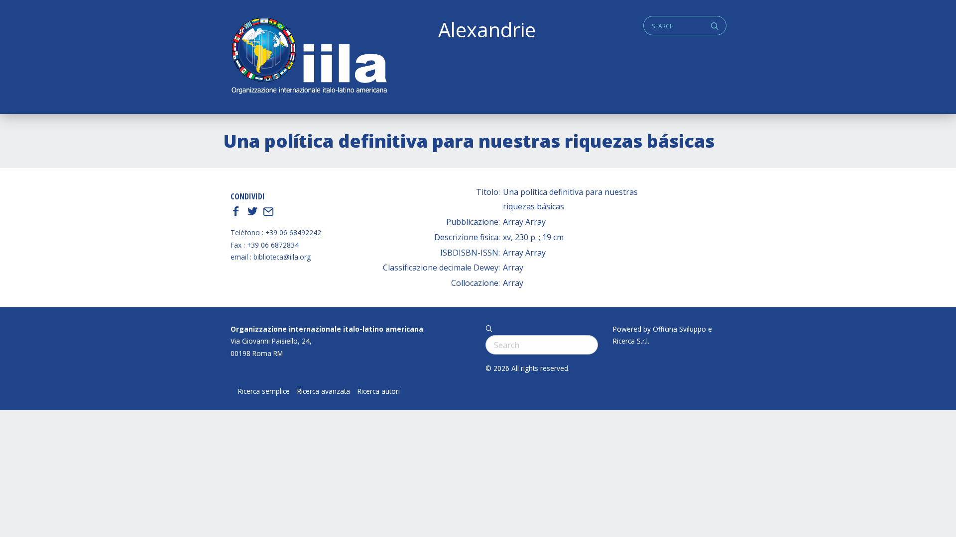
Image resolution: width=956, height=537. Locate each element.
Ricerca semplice (264, 391)
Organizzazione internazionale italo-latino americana (327, 329)
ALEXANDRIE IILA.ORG (309, 57)
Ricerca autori (379, 391)
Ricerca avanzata (323, 391)
